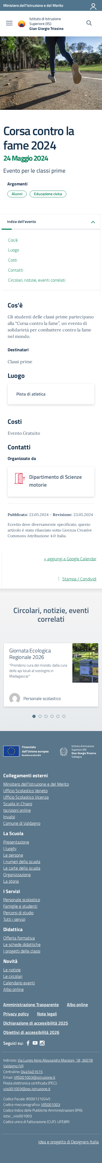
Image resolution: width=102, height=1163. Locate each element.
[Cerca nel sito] (89, 23)
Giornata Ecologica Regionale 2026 (30, 653)
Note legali (47, 1013)
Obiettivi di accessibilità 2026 (31, 1032)
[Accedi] (93, 5)
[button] (51, 221)
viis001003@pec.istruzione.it (26, 1089)
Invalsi (9, 816)
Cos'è (13, 240)
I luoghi (9, 848)
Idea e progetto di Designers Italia (68, 1142)
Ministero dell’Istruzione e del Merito (36, 784)
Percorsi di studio (18, 912)
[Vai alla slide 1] (34, 716)
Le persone (13, 855)
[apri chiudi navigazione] (9, 23)
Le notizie (12, 969)
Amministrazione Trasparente (31, 1004)
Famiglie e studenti (20, 906)
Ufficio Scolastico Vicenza (26, 797)
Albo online (13, 989)
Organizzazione (17, 874)
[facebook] (28, 1043)
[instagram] (42, 1043)
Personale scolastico (21, 899)
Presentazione (16, 842)
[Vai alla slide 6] (64, 716)
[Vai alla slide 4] (52, 716)
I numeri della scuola (21, 861)
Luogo (13, 250)
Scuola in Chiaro (17, 803)
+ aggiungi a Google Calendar (70, 558)
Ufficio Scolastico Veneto (25, 790)
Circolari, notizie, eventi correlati (36, 280)
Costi (12, 260)
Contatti (15, 270)
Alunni (17, 194)
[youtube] (35, 1043)
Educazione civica (48, 194)
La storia (11, 881)
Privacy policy (16, 1013)
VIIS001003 (50, 1104)
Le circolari (12, 976)
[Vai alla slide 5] (58, 716)
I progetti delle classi (21, 951)
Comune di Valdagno (21, 823)
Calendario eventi (19, 982)
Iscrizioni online (17, 810)
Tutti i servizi (14, 919)
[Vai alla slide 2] (40, 716)
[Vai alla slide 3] (46, 716)
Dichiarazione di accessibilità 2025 (35, 1023)
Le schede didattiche (22, 944)
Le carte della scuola (21, 868)
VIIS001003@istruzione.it (34, 1077)
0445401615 (32, 1071)
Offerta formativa (19, 938)
